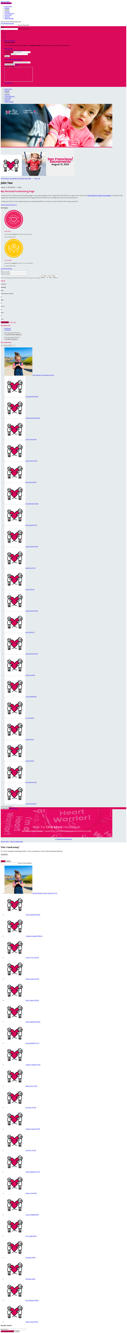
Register (6, 8)
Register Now (13, 808)
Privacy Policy (5, 841)
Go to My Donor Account (7, 23)
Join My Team (12, 322)
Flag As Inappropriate (16, 841)
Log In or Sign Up (6, 3)
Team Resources (9, 13)
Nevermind (4, 854)
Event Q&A (8, 15)
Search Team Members (25, 863)
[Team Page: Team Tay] (34, 175)
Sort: (2, 345)
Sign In (17, 64)
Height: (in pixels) (5, 274)
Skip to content (5, 1)
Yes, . (3, 861)
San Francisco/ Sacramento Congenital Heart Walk (16, 178)
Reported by (4, 1329)
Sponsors (7, 12)
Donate (7, 10)
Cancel (8, 861)
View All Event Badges (6, 268)
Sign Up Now (8, 48)
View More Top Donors (11, 339)
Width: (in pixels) (5, 272)
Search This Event (23, 25)
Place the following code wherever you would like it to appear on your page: (21, 278)
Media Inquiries (9, 18)
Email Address (8, 52)
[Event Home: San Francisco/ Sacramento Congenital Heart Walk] (60, 175)
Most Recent (7, 328)
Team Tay (37, 178)
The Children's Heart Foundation (99, 195)
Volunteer (7, 17)
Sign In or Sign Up (9, 40)
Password (7, 54)
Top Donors (7, 330)
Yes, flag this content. (7, 1331)
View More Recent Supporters (13, 334)
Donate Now (4, 322)
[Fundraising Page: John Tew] (11, 175)
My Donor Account (17, 50)
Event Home (8, 6)
